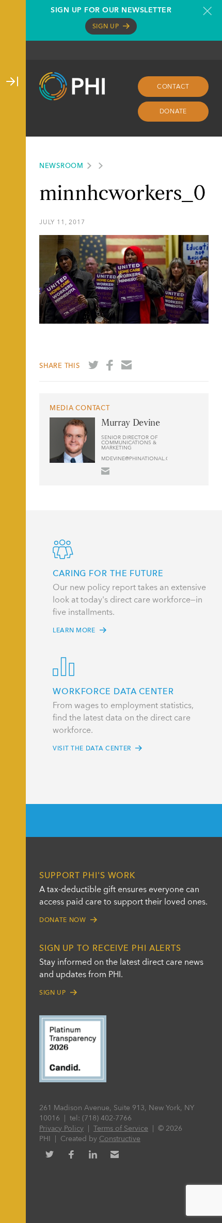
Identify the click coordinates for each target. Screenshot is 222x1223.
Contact (173, 87)
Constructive (119, 1139)
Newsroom (61, 166)
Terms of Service (120, 1128)
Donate (173, 112)
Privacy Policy (61, 1128)
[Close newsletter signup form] (207, 10)
